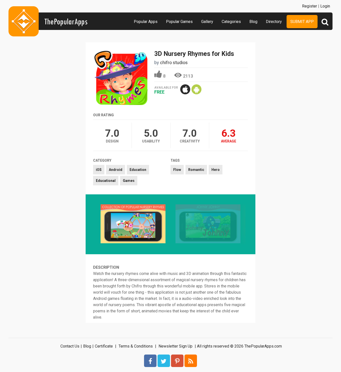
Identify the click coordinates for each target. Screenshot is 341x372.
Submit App (302, 21)
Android (115, 170)
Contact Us (69, 346)
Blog (253, 21)
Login (325, 6)
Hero (215, 170)
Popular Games (179, 21)
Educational (106, 181)
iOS (99, 170)
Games (129, 181)
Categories (231, 21)
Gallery (207, 21)
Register (309, 6)
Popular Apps (146, 21)
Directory (274, 21)
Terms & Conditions (136, 346)
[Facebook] (150, 361)
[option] (133, 224)
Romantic (196, 170)
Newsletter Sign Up (175, 346)
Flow (177, 170)
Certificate (104, 346)
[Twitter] (164, 361)
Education (138, 170)
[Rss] (190, 361)
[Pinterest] (177, 361)
